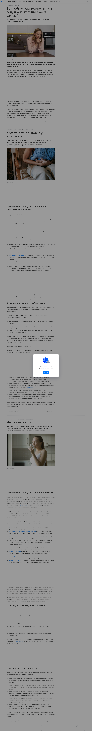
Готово (46, 372)
